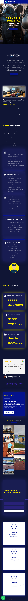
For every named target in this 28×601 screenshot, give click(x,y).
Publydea (15, 599)
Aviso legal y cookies (20, 599)
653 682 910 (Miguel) (14, 534)
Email (14, 557)
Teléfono (14, 532)
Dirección (14, 582)
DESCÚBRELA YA (9, 412)
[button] (3, 598)
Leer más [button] (7, 372)
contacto (14, 586)
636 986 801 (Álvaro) (14, 536)
